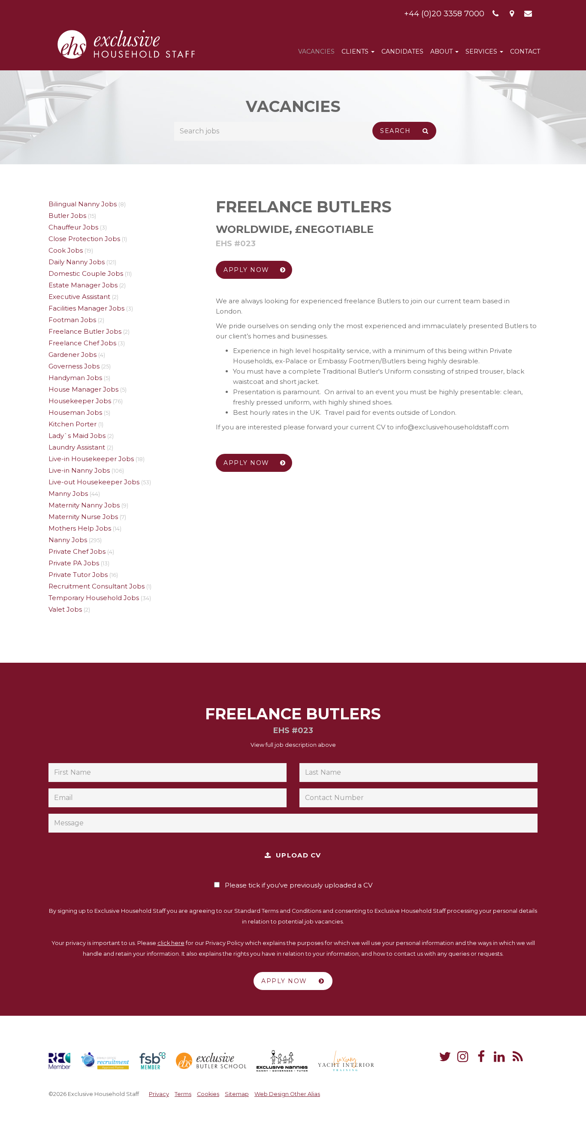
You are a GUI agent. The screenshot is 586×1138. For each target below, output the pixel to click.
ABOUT (442, 51)
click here (170, 943)
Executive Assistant (79, 297)
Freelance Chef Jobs (82, 343)
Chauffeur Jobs (73, 227)
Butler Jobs (67, 215)
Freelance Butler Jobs (84, 331)
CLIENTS (355, 51)
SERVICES (482, 51)
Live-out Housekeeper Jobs (93, 482)
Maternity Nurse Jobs (83, 517)
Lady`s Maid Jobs (77, 436)
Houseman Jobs (75, 412)
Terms (183, 1094)
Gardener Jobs (72, 354)
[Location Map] (512, 13)
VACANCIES (316, 51)
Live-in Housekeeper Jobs (91, 459)
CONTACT (525, 51)
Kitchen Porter (72, 424)
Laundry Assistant (76, 447)
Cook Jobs (65, 250)
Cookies (208, 1094)
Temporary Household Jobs (93, 598)
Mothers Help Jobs (79, 528)
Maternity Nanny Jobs (84, 505)
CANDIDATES (402, 51)
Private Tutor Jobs (78, 575)
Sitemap (237, 1094)
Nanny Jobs (67, 540)
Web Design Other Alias (287, 1094)
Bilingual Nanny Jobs (82, 204)
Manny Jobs (68, 493)
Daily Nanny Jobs (76, 262)
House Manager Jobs (83, 389)
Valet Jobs (65, 609)
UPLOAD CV (296, 855)
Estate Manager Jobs (83, 285)
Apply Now (248, 270)
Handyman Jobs (75, 378)
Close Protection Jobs (84, 239)
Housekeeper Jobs (79, 401)
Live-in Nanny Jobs (79, 470)
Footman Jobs (72, 320)
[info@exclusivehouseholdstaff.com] (528, 13)
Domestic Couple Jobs (85, 273)
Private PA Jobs (73, 563)
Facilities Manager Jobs (86, 308)
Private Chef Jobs (77, 551)
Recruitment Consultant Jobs (96, 586)
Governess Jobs (74, 366)
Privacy (159, 1094)
